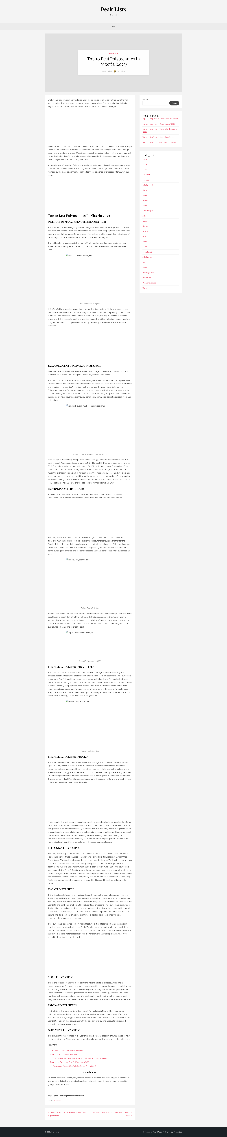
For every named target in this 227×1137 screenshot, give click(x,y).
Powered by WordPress (152, 1132)
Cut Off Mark (147, 175)
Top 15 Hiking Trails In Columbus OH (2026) (159, 142)
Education (146, 180)
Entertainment (147, 185)
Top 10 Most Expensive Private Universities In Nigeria (71, 1062)
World (144, 288)
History (145, 200)
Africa (144, 164)
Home (113, 26)
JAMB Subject (147, 211)
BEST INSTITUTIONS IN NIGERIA (63, 1054)
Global (145, 195)
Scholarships (147, 257)
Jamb (144, 206)
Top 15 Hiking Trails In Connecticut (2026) (158, 137)
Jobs (144, 216)
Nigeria (145, 231)
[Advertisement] (90, 125)
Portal (144, 247)
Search (145, 99)
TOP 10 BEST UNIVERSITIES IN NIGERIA (66, 1050)
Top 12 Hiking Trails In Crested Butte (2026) (158, 124)
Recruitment (147, 252)
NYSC (144, 236)
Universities (113, 53)
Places (144, 242)
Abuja (144, 159)
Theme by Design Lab (173, 1132)
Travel (144, 267)
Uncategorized (148, 273)
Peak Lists (113, 9)
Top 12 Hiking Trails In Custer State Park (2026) (160, 119)
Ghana (144, 190)
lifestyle (145, 226)
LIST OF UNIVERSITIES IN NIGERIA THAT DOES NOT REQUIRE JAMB (78, 1058)
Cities (144, 170)
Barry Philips (121, 71)
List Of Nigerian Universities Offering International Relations (74, 1066)
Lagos (144, 221)
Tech (144, 262)
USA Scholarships (149, 283)
